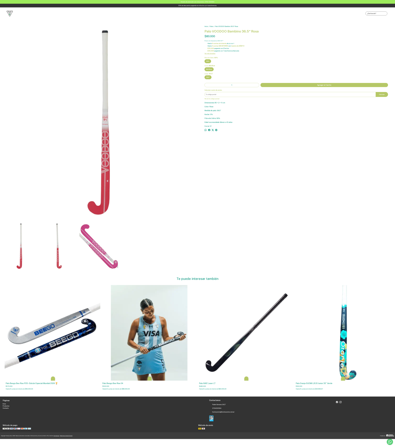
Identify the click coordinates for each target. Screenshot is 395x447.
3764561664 (216, 408)
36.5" (208, 77)
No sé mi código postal (211, 99)
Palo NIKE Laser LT (207, 383)
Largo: (208, 74)
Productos (6, 406)
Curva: (209, 66)
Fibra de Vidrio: (211, 57)
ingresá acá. (56, 435)
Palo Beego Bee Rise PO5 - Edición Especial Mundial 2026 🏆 (32, 383)
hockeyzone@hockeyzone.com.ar (223, 412)
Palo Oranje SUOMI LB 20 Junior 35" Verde (314, 383)
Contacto (6, 408)
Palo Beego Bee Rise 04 (112, 383)
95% (207, 61)
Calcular (382, 94)
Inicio (4, 404)
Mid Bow (209, 69)
